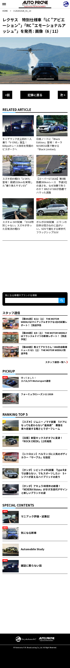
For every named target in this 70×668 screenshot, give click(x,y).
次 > (62, 95)
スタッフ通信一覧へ (55, 362)
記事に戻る (35, 95)
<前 (7, 95)
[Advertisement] (26, 266)
